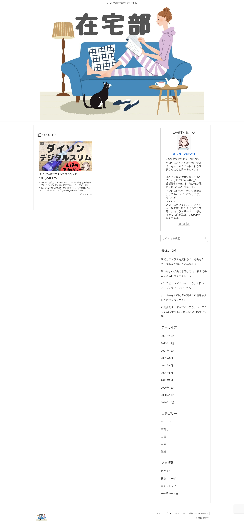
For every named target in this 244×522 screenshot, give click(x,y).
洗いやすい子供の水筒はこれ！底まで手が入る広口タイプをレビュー (184, 273)
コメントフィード (171, 485)
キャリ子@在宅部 (184, 154)
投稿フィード (168, 478)
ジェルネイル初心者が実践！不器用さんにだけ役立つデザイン (184, 297)
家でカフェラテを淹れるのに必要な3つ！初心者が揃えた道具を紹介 (182, 261)
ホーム (160, 513)
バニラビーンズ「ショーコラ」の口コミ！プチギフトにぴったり (182, 285)
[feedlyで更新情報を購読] (184, 224)
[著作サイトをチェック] (180, 224)
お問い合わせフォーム (198, 513)
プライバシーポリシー (175, 513)
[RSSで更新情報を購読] (188, 224)
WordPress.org (169, 493)
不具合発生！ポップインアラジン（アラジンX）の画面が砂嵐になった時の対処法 (184, 311)
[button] (204, 238)
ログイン (166, 471)
